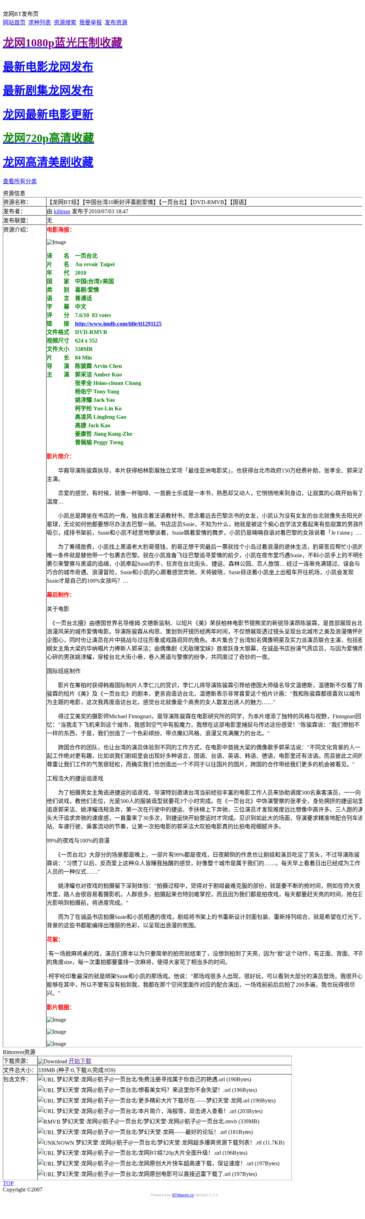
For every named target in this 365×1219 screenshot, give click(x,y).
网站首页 (14, 22)
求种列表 (39, 22)
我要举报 (90, 22)
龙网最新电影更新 (48, 114)
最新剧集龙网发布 (48, 90)
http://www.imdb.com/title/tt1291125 (118, 324)
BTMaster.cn (183, 1195)
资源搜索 (65, 22)
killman (62, 211)
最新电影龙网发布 (48, 66)
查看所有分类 (20, 181)
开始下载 (80, 1061)
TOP (8, 1183)
